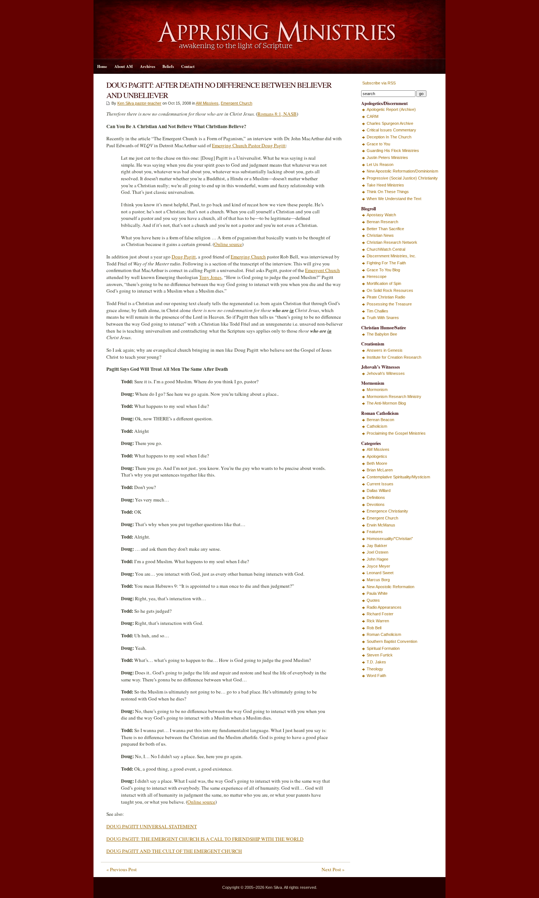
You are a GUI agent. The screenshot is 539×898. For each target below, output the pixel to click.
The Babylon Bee (382, 334)
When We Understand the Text (394, 198)
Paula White (377, 593)
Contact (188, 66)
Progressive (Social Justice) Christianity (402, 178)
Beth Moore (377, 463)
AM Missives (207, 103)
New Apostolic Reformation (390, 586)
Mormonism (377, 389)
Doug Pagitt (184, 256)
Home (102, 66)
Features (375, 531)
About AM (123, 66)
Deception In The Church (389, 137)
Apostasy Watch (381, 215)
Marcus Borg (378, 579)
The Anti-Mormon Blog (386, 403)
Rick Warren (378, 621)
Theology (375, 669)
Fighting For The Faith (386, 263)
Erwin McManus (381, 525)
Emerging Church (248, 256)
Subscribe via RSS (378, 83)
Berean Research (382, 222)
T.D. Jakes (376, 662)
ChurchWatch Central (386, 249)
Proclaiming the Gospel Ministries (396, 433)
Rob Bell (374, 628)
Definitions (376, 497)
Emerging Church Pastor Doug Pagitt (249, 145)
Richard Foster (380, 614)
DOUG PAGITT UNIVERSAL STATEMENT (151, 826)
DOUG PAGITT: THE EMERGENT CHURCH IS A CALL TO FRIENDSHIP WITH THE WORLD (205, 839)
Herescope (376, 276)
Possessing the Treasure (389, 304)
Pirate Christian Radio (386, 297)
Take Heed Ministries (385, 185)
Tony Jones (210, 277)
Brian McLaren (380, 470)
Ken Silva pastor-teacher (139, 103)
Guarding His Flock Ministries (393, 150)
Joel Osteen (377, 552)
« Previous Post (121, 869)
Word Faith (376, 675)
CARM (372, 116)
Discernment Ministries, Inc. (391, 256)
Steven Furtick (380, 655)
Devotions (376, 504)
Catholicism (377, 426)
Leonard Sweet (380, 573)
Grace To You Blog (383, 270)
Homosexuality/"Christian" (390, 538)
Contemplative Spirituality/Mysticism (398, 477)
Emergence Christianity (387, 511)
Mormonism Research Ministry (394, 396)
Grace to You (378, 144)
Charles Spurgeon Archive (390, 123)
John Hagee (377, 559)
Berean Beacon (380, 419)
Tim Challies (377, 311)
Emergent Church (236, 103)
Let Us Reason (380, 164)
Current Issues (380, 484)
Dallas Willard (378, 490)
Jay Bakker (377, 545)
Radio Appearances (384, 607)
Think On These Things (388, 191)
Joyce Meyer (378, 566)
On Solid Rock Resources (390, 290)
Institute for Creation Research (394, 357)
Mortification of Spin (384, 283)
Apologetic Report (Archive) (391, 109)
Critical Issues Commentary (391, 130)
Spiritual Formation (383, 648)
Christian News (380, 235)
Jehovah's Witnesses (386, 373)
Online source (228, 244)
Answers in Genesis (385, 350)
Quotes (373, 600)
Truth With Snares (383, 317)
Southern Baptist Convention (392, 641)
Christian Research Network (392, 242)
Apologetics (377, 456)
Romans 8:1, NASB (277, 114)
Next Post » (333, 869)
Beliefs (168, 66)
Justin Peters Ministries (387, 157)
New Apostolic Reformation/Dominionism (402, 171)
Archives (147, 66)
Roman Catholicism (384, 634)
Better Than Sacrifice (385, 229)
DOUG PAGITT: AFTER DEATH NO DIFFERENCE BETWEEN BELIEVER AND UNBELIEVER (218, 89)
